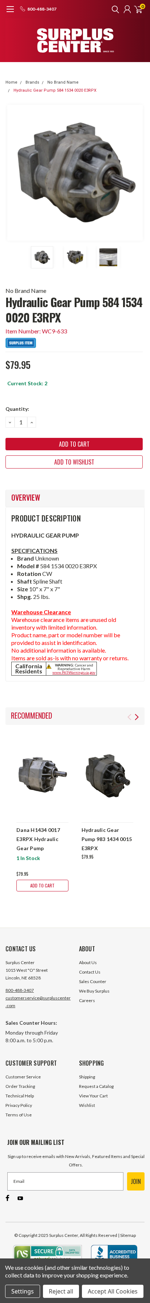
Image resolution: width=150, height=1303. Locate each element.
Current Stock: (27, 383)
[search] (113, 9)
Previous (12, 172)
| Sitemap (127, 1235)
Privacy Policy (18, 1105)
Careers (87, 1000)
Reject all (61, 1291)
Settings (22, 1291)
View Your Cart (93, 1095)
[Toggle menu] (10, 13)
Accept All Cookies (113, 1291)
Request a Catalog (96, 1086)
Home (11, 82)
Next (137, 172)
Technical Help (19, 1095)
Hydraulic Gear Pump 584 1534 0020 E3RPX (54, 90)
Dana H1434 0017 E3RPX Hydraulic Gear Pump (38, 839)
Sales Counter (92, 981)
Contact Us (89, 972)
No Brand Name (63, 82)
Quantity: (17, 409)
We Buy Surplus (94, 991)
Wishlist (87, 1105)
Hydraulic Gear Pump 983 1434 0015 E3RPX (107, 839)
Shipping (87, 1077)
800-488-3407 (19, 990)
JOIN (136, 1181)
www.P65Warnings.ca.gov (73, 672)
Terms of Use (18, 1114)
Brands (32, 82)
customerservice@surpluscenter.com (38, 1001)
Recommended (31, 715)
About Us (88, 962)
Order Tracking (20, 1086)
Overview (25, 497)
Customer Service (23, 1077)
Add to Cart (42, 885)
